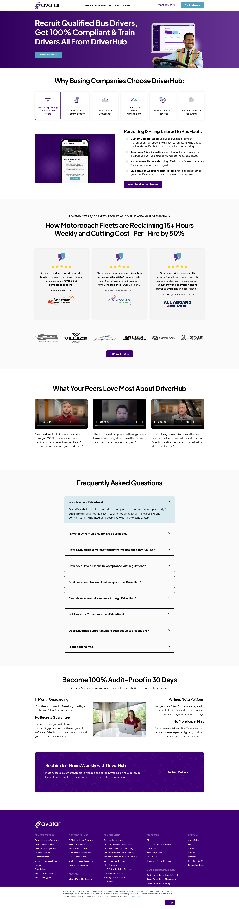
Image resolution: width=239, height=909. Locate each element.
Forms (38, 865)
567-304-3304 (195, 861)
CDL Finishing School (113, 873)
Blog (149, 840)
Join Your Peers (120, 353)
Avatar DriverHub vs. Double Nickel (162, 875)
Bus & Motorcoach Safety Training (119, 852)
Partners (192, 856)
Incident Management (79, 865)
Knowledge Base (154, 852)
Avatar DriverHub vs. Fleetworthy (161, 879)
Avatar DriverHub (195, 840)
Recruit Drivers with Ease (143, 184)
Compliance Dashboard (80, 852)
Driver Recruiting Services (46, 848)
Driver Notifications (77, 856)
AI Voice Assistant (42, 852)
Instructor (108, 881)
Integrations (152, 848)
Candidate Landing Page (46, 861)
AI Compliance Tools (78, 848)
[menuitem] (97, 5)
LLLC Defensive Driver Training (117, 869)
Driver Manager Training (114, 861)
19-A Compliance (77, 844)
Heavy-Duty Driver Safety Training (119, 844)
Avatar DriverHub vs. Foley (158, 883)
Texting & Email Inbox (44, 873)
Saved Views (40, 869)
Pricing (126, 5)
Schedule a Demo (196, 865)
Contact (192, 852)
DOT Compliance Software (81, 840)
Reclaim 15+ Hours (178, 772)
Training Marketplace (113, 840)
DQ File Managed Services (81, 861)
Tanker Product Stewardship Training (120, 856)
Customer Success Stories (159, 844)
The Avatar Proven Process (159, 861)
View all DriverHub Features (81, 879)
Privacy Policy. (135, 896)
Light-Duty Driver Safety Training (118, 848)
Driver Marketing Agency (46, 844)
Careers (192, 848)
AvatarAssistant (42, 856)
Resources (152, 856)
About (191, 844)
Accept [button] (170, 902)
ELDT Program (110, 865)
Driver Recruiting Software (47, 840)
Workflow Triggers (43, 877)
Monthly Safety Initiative (115, 877)
